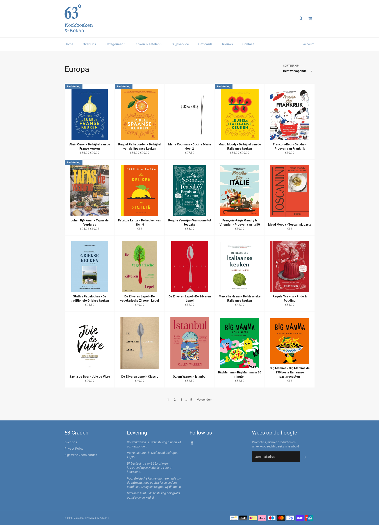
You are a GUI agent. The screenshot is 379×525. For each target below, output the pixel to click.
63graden (78, 518)
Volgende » (204, 399)
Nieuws (227, 44)
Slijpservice (180, 44)
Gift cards (205, 44)
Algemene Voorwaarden (80, 455)
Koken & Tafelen (148, 44)
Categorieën (114, 44)
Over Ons (89, 44)
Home (68, 44)
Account (309, 44)
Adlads (104, 518)
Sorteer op (291, 65)
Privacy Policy (73, 448)
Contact (248, 44)
